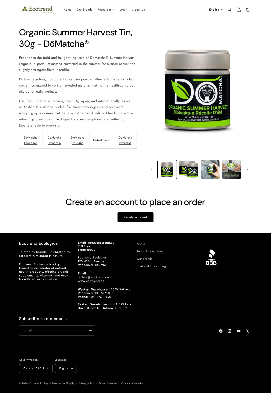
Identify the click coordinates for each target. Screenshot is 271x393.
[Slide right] (247, 169)
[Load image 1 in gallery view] (167, 169)
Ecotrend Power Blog (151, 266)
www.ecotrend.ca (91, 281)
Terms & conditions (150, 251)
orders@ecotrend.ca (93, 277)
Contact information (132, 383)
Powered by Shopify (63, 383)
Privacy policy (86, 383)
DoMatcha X (101, 140)
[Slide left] (151, 169)
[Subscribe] (90, 330)
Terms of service (108, 383)
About (141, 244)
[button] (106, 9)
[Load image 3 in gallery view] (210, 169)
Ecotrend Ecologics (40, 383)
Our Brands (144, 259)
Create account (135, 217)
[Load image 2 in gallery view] (188, 169)
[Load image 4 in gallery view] (231, 169)
